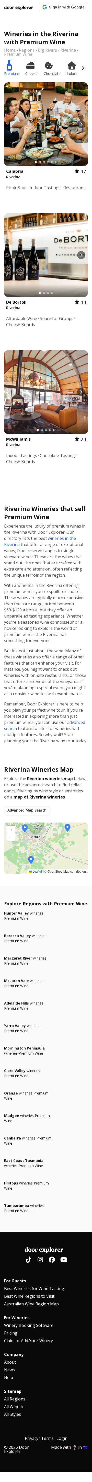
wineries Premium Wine (23, 916)
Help (8, 1377)
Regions (26, 50)
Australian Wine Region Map (31, 1304)
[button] (25, 828)
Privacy (31, 1438)
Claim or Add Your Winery (28, 1340)
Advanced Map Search (27, 810)
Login (61, 1438)
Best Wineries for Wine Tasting (34, 1288)
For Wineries (16, 1317)
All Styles (12, 1414)
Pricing (10, 1333)
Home (10, 50)
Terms (47, 1438)
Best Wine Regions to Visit (29, 1296)
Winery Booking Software (28, 1325)
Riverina (68, 50)
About (10, 1362)
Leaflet (37, 871)
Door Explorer (18, 7)
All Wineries (15, 1406)
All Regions (14, 1399)
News (9, 1370)
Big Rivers (47, 50)
